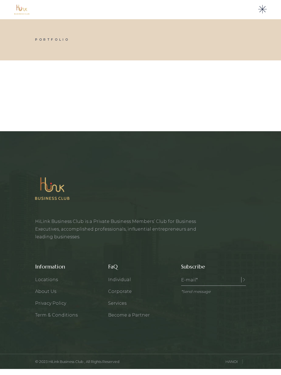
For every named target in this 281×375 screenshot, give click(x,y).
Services (117, 303)
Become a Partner (129, 315)
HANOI (232, 361)
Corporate (120, 291)
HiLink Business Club (66, 361)
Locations (46, 279)
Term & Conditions (56, 315)
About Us (45, 291)
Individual (119, 279)
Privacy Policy (50, 303)
